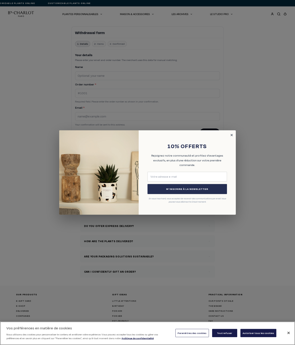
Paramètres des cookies (192, 333)
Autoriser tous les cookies (258, 333)
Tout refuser (224, 333)
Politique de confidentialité (138, 338)
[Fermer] (288, 332)
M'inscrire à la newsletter (187, 189)
